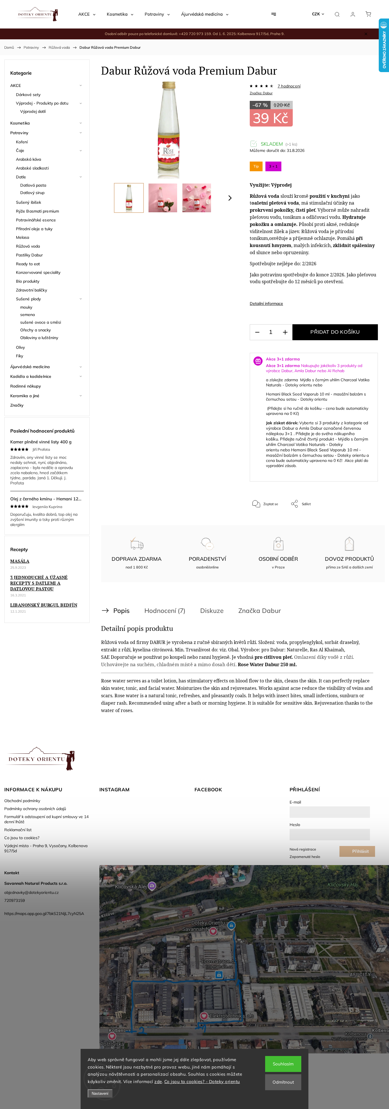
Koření (22, 141)
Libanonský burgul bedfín (43, 605)
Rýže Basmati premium (37, 211)
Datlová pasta (33, 185)
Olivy (20, 347)
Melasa (22, 237)
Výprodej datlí (33, 111)
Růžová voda (28, 246)
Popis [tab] (121, 610)
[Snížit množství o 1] (257, 332)
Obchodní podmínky (22, 800)
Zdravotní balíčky (31, 290)
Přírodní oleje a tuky (34, 228)
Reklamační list (18, 829)
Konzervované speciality (38, 272)
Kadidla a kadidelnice (30, 376)
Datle (21, 177)
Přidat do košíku (335, 332)
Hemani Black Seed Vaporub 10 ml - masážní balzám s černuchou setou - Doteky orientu (316, 397)
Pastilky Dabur (29, 255)
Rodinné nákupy (25, 386)
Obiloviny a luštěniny (39, 337)
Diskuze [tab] (212, 610)
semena (27, 314)
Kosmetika (20, 123)
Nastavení (100, 1093)
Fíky (19, 355)
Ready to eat (28, 263)
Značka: (261, 93)
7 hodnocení (289, 86)
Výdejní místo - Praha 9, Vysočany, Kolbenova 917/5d (45, 848)
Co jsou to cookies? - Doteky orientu (202, 1081)
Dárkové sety (28, 94)
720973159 (14, 900)
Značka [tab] (259, 610)
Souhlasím (283, 1064)
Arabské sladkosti (32, 168)
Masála (19, 561)
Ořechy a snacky (35, 330)
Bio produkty (27, 281)
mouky (26, 307)
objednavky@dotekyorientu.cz (31, 892)
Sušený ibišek (28, 202)
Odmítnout (283, 1082)
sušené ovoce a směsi (40, 322)
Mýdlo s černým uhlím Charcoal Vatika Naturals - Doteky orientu (317, 444)
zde (158, 1081)
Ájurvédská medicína (30, 366)
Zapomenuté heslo (305, 856)
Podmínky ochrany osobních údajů (35, 808)
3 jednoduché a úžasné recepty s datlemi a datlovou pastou (39, 583)
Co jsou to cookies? (21, 837)
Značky (17, 405)
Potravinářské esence (36, 220)
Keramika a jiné (25, 395)
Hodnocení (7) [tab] (164, 610)
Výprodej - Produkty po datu (42, 103)
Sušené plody (28, 298)
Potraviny (19, 132)
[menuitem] (86, 14)
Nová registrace (303, 849)
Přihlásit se (360, 853)
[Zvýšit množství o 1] (285, 332)
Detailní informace (266, 303)
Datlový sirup (32, 192)
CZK (316, 14)
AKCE (15, 85)
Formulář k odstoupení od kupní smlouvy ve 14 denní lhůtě (46, 819)
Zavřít (365, 523)
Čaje (20, 150)
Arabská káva (28, 159)
